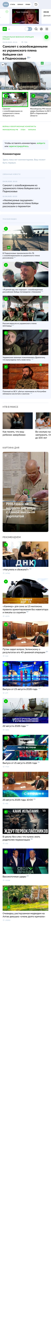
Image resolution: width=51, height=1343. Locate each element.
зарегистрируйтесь (19, 146)
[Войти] (41, 29)
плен (23, 130)
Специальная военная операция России (18, 38)
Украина (32, 130)
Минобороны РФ (10, 130)
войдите (41, 143)
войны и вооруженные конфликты (19, 126)
